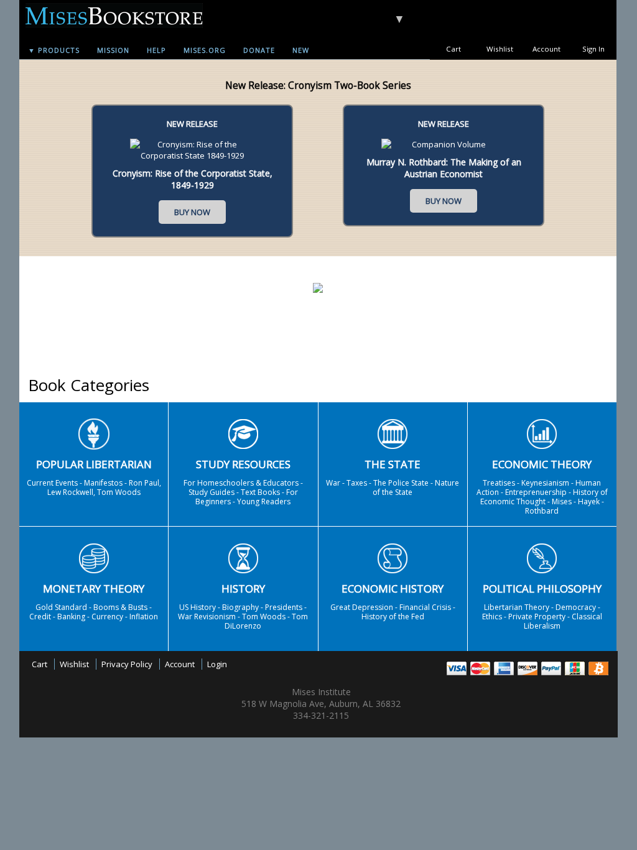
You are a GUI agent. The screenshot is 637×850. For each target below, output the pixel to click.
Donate (259, 50)
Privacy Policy (126, 664)
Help (156, 50)
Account (546, 48)
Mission (113, 50)
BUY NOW (192, 212)
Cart (453, 48)
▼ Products (54, 50)
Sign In (593, 48)
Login (217, 664)
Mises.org (205, 50)
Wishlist (499, 48)
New (300, 50)
